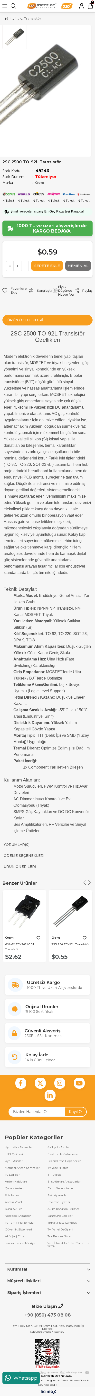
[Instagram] (59, 1083)
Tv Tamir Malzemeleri (20, 1222)
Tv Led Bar (12, 1174)
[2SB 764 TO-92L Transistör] (70, 911)
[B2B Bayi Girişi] (66, 6)
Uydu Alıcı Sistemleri (19, 1147)
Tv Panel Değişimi (60, 1229)
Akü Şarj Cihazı (16, 1236)
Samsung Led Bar (60, 1215)
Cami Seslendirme (60, 1188)
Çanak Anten (14, 1188)
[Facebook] (20, 1083)
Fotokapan (12, 1195)
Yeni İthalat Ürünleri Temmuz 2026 (68, 1245)
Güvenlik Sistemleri (18, 1229)
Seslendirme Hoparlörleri (65, 1161)
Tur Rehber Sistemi (61, 1236)
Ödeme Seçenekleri (24, 855)
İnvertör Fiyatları (59, 1202)
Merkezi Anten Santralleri (22, 1167)
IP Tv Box (54, 1174)
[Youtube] (79, 1083)
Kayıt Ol (76, 1112)
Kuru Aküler (13, 1208)
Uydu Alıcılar (14, 1161)
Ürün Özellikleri (25, 320)
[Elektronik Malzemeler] (20, 18)
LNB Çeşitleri (14, 1154)
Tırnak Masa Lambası (62, 1222)
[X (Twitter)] (40, 1083)
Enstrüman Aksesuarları (65, 1181)
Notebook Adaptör (18, 1215)
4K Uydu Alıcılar (59, 1147)
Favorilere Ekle (38, 938)
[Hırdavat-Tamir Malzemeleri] (15, 18)
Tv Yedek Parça (58, 1167)
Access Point (13, 1202)
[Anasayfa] (10, 18)
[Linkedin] (50, 1095)
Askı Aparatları (58, 1195)
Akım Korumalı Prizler (63, 1208)
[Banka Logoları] (47, 1372)
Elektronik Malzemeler (63, 1154)
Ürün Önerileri (20, 866)
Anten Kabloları (16, 1181)
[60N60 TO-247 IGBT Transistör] (24, 911)
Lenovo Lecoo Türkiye (20, 1243)
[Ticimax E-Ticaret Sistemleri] (47, 1392)
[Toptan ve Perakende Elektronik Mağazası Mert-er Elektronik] (42, 6)
